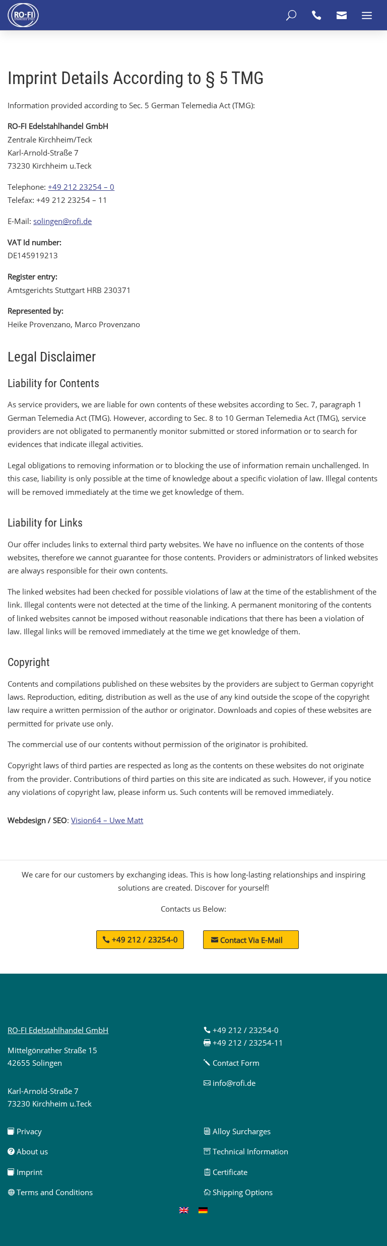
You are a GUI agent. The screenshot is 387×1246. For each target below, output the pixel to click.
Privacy (25, 1131)
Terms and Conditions (50, 1192)
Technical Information (246, 1151)
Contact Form (232, 1062)
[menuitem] (184, 1209)
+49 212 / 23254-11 (243, 1042)
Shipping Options (238, 1192)
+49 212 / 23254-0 (145, 939)
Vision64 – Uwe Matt (107, 820)
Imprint (25, 1172)
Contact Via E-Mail (247, 940)
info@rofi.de (229, 1082)
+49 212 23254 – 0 (81, 186)
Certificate (225, 1172)
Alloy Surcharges (237, 1131)
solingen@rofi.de (62, 221)
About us (28, 1151)
